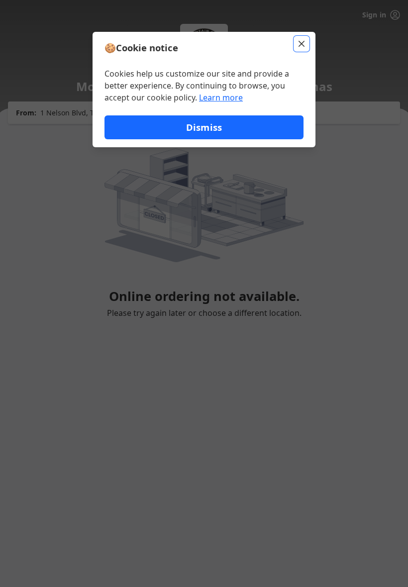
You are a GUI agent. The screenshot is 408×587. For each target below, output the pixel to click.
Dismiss (204, 127)
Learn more (221, 97)
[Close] (301, 44)
